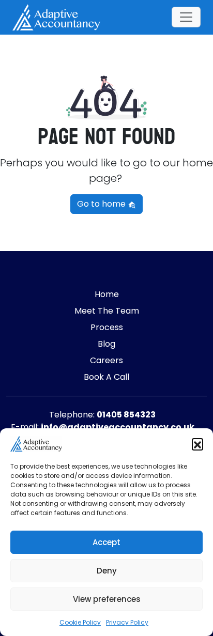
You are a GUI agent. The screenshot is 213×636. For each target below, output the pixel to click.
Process (106, 327)
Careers (106, 360)
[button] (197, 444)
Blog (106, 344)
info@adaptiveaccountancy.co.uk (117, 427)
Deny (107, 570)
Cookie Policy (80, 622)
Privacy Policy (127, 622)
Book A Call (106, 377)
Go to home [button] (102, 204)
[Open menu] (186, 17)
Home (107, 294)
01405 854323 (126, 415)
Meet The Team (106, 311)
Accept (106, 542)
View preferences (107, 599)
